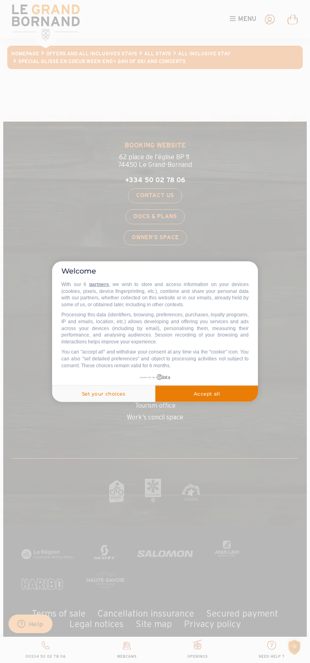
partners (99, 284)
